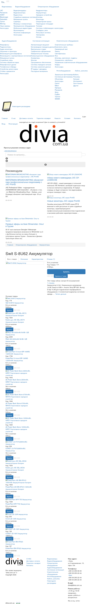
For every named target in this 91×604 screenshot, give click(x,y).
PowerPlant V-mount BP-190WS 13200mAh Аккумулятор (17, 359)
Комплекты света (61, 47)
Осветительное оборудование (67, 41)
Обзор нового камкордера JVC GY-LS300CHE (63, 178)
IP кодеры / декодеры (39, 69)
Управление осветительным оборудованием (71, 62)
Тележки (39, 26)
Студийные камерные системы (25, 17)
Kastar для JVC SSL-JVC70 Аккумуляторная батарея (15, 321)
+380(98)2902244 (10, 151)
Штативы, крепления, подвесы (66, 58)
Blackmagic (4, 17)
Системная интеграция (41, 41)
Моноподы (40, 19)
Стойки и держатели (7, 71)
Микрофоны (4, 45)
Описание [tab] (24, 259)
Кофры (57, 64)
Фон (56, 56)
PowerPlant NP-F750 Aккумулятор (18, 504)
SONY (2, 15)
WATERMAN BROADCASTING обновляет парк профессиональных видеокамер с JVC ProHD (24, 182)
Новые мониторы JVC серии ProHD (63, 200)
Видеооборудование (22, 6)
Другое (75, 85)
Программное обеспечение (41, 62)
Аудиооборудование (9, 41)
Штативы (39, 17)
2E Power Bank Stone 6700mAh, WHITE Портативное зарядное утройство (17, 405)
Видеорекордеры (20, 10)
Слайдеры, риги (42, 30)
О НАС (28, 559)
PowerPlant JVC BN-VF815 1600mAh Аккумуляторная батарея (19, 488)
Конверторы (35, 58)
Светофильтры (60, 53)
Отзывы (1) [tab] (51, 259)
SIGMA (57, 99)
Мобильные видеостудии (23, 28)
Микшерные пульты (21, 19)
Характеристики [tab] (37, 259)
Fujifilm (57, 94)
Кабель (76, 74)
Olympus (58, 88)
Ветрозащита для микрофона (11, 53)
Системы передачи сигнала (41, 64)
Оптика (38, 37)
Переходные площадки (44, 24)
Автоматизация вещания (40, 45)
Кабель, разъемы (81, 71)
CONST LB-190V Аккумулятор (16, 533)
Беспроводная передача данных (43, 47)
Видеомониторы (19, 12)
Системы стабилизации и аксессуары (49, 28)
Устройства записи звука (9, 69)
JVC (1, 10)
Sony (56, 92)
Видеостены (18, 15)
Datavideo (3, 19)
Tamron (57, 96)
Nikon (57, 85)
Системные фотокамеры (64, 77)
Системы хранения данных (41, 67)
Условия (67, 118)
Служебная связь (6, 60)
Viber (70, 575)
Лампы (57, 51)
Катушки (76, 79)
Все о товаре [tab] (12, 259)
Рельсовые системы (43, 32)
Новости (57, 118)
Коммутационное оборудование (42, 56)
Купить (66, 271)
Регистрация (13, 124)
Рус (3, 2)
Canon (2, 21)
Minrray (2, 24)
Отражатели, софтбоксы (64, 60)
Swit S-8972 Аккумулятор (15, 303)
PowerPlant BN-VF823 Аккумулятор (18, 548)
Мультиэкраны (19, 30)
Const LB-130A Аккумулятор (16, 519)
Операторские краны (43, 21)
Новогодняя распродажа (51, 582)
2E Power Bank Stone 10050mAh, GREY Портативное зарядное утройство (17, 429)
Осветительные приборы (64, 45)
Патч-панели (78, 83)
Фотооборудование (63, 71)
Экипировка (40, 35)
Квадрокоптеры (41, 10)
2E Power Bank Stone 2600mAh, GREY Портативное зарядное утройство (17, 382)
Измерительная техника (39, 53)
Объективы (59, 79)
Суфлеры (17, 21)
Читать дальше (60, 294)
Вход (3, 124)
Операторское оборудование (48, 6)
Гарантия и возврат (44, 118)
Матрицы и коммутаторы (23, 24)
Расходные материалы (39, 71)
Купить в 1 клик (60, 276)
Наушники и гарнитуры (8, 51)
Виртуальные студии (38, 49)
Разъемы (76, 77)
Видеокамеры (7, 6)
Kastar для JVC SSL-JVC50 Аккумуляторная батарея (15, 469)
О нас (13, 118)
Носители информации (22, 32)
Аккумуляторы (41, 12)
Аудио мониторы (6, 49)
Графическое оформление (41, 51)
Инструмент (77, 81)
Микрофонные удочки (8, 64)
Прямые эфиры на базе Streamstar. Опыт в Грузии (25, 225)
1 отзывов (50, 283)
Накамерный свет (61, 49)
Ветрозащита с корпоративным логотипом (15, 56)
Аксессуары (4, 28)
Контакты (77, 118)
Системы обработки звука (9, 62)
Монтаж (34, 60)
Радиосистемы (5, 47)
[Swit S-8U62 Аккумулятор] (25, 263)
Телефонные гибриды (8, 67)
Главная (5, 118)
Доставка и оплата (26, 118)
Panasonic (3, 12)
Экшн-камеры (5, 26)
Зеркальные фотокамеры (64, 74)
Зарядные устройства (44, 15)
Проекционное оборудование (24, 26)
